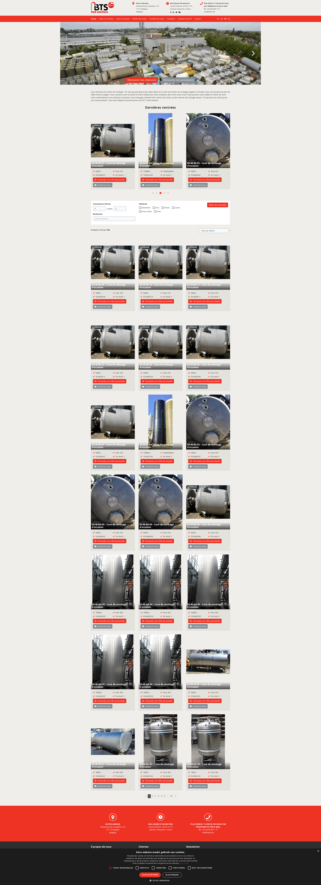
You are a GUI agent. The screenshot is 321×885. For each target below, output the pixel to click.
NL (218, 19)
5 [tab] (168, 193)
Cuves (93, 19)
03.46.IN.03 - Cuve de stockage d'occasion (204, 685)
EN (222, 19)
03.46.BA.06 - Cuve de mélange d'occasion (204, 366)
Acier (159, 211)
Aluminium (146, 207)
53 (171, 796)
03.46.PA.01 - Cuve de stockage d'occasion (109, 765)
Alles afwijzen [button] (172, 875)
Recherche (97, 214)
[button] (160, 880)
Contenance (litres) (102, 204)
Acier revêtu (147, 211)
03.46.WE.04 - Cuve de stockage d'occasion (157, 605)
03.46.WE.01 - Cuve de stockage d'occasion (109, 685)
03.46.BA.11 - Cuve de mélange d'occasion (204, 286)
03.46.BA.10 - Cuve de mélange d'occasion (156, 286)
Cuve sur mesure (123, 19)
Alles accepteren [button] (150, 875)
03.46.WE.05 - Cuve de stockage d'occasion (204, 605)
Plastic (167, 207)
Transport (171, 19)
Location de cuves (156, 19)
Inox (157, 207)
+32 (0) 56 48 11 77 (213, 9)
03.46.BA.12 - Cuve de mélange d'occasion (109, 366)
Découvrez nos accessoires (178, 80)
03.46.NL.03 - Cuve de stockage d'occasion (204, 765)
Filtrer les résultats (217, 205)
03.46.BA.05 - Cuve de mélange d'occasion (156, 366)
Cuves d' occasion (106, 19)
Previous (67, 53)
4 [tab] (164, 193)
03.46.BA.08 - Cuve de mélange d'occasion (204, 526)
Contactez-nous (104, 185)
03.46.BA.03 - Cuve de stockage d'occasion (109, 526)
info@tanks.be (209, 12)
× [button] (318, 851)
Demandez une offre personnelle (111, 179)
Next (253, 53)
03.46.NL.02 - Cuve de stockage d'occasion (157, 765)
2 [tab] (156, 193)
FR (225, 19)
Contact (197, 19)
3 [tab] (160, 193)
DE (229, 19)
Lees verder (184, 863)
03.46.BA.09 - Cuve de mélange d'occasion (109, 286)
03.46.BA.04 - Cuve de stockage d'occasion (157, 526)
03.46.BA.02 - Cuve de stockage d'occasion (204, 164)
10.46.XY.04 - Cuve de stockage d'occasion (157, 164)
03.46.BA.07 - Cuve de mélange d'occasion (109, 164)
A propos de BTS (185, 19)
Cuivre (177, 207)
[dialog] (160, 867)
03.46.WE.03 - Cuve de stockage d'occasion (109, 605)
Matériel (143, 204)
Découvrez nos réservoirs (141, 80)
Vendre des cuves (139, 19)
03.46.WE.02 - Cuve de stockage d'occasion (157, 685)
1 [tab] (153, 193)
